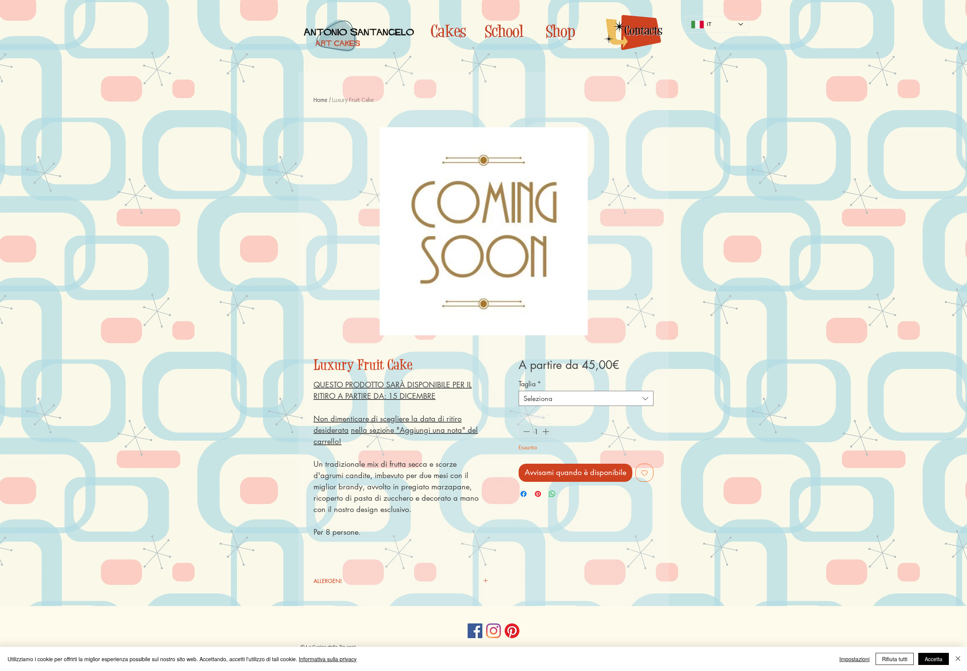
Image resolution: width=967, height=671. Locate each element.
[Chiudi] (957, 659)
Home (320, 99)
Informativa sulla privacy (328, 659)
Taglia (530, 383)
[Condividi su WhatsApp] (552, 493)
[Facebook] (475, 630)
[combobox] (586, 398)
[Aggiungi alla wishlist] (644, 473)
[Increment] (546, 431)
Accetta (933, 659)
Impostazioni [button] (854, 659)
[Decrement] (525, 431)
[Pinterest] (512, 630)
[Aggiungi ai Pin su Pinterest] (537, 493)
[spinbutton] (536, 431)
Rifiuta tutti (894, 659)
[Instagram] (493, 630)
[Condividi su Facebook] (523, 493)
